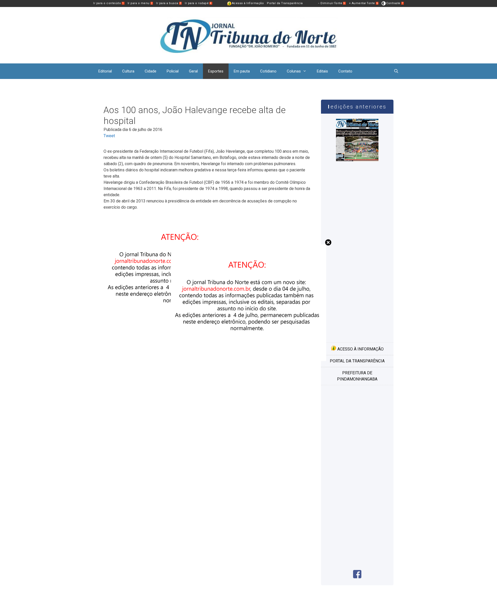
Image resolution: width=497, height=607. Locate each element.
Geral (193, 71)
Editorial (105, 71)
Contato (345, 71)
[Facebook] (357, 576)
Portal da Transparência (285, 3)
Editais (322, 71)
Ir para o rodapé (198, 3)
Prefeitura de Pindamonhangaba (357, 376)
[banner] (248, 359)
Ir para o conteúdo (108, 3)
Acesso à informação (360, 349)
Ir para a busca (168, 3)
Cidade (150, 71)
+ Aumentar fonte (363, 3)
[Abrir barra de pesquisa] (396, 71)
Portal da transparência (357, 361)
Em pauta (242, 71)
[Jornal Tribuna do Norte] (248, 34)
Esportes (215, 71)
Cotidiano (268, 71)
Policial (173, 71)
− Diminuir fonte (331, 3)
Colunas (294, 71)
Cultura (128, 71)
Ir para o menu (140, 3)
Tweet (109, 135)
